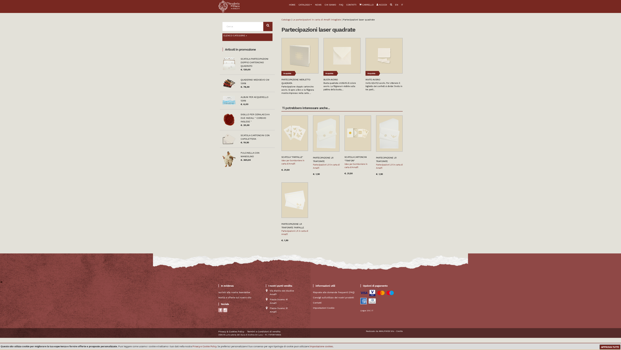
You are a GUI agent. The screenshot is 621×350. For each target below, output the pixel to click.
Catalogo (304, 4)
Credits (399, 331)
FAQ (341, 4)
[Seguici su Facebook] (220, 311)
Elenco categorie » (235, 35)
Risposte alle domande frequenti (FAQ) (333, 292)
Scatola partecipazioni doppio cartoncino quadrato (254, 62)
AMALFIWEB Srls (386, 331)
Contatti (351, 4)
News (318, 4)
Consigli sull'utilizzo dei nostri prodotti (333, 297)
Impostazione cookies (321, 346)
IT (402, 4)
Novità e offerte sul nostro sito (234, 297)
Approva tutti (610, 347)
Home (292, 4)
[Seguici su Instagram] (225, 311)
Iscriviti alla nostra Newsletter (234, 292)
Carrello (367, 4)
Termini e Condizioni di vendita (263, 331)
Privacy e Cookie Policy (204, 346)
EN (396, 4)
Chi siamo (330, 4)
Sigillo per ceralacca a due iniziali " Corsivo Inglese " (255, 118)
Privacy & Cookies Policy (231, 331)
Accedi (382, 4)
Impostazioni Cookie (323, 308)
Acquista (287, 73)
